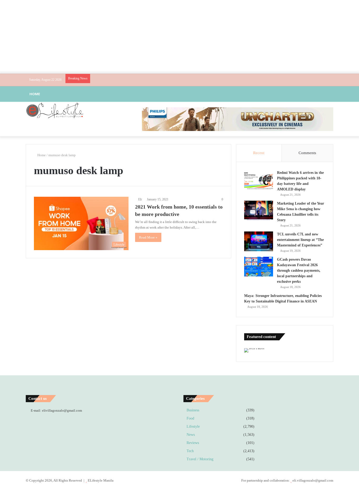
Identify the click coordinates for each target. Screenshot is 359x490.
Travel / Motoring (200, 459)
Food (190, 418)
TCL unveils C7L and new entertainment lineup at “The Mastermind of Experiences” (300, 239)
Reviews (193, 443)
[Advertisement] (179, 37)
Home (34, 94)
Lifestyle (193, 426)
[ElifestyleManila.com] (55, 110)
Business (193, 410)
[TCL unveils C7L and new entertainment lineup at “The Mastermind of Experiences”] (258, 241)
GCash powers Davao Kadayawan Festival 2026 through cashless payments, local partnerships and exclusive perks (298, 270)
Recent (258, 153)
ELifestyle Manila (101, 480)
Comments (307, 153)
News (191, 435)
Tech (190, 451)
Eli (140, 199)
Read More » (148, 237)
